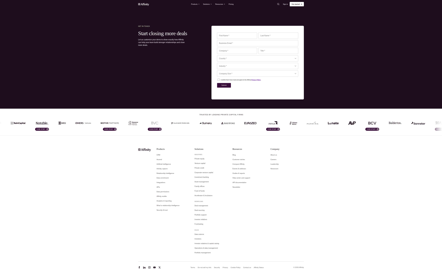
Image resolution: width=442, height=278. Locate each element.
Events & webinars (239, 169)
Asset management (202, 182)
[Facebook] (139, 267)
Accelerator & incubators (203, 195)
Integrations (161, 182)
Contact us (247, 267)
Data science (199, 234)
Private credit (199, 168)
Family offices (200, 186)
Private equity (199, 159)
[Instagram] (149, 267)
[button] (195, 4)
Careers (273, 159)
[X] (159, 267)
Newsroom (274, 169)
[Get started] (297, 4)
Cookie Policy (235, 267)
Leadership (274, 164)
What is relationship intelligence (168, 205)
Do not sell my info (204, 267)
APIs (158, 187)
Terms (192, 267)
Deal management (201, 205)
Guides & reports (239, 173)
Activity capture (162, 169)
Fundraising (199, 224)
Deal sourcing (200, 210)
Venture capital (200, 163)
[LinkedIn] (144, 267)
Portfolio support (200, 215)
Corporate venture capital (204, 172)
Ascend (159, 159)
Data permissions (163, 192)
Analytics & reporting (164, 201)
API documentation (239, 182)
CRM (158, 155)
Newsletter (236, 187)
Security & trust (162, 210)
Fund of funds (200, 191)
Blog (234, 155)
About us (273, 155)
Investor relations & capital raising (207, 243)
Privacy (225, 267)
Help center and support (241, 178)
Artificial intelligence (164, 164)
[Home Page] (143, 4)
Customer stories (239, 159)
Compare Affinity (238, 164)
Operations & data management (206, 248)
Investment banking (202, 177)
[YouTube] (154, 267)
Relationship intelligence (165, 173)
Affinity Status (259, 267)
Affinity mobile (162, 196)
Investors (198, 239)
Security (217, 267)
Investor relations (201, 219)
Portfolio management (203, 253)
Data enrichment (163, 178)
